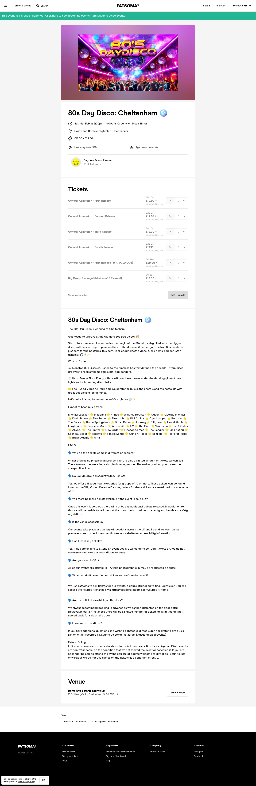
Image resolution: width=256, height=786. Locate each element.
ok (43, 780)
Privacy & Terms (157, 751)
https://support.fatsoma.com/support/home (139, 589)
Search (44, 5)
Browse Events (23, 5)
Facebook (198, 756)
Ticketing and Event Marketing (120, 751)
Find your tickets (70, 756)
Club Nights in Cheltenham (105, 721)
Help (108, 761)
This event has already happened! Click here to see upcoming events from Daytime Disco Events (63, 15)
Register (220, 5)
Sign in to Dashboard (116, 756)
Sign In (207, 5)
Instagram (198, 751)
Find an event (68, 751)
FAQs (64, 761)
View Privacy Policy (26, 781)
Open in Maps (177, 692)
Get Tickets (177, 295)
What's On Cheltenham (75, 721)
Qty (170, 201)
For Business (240, 5)
